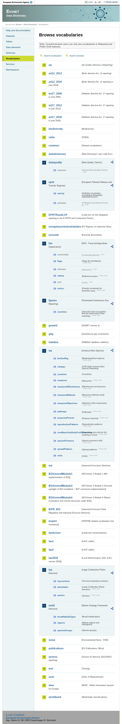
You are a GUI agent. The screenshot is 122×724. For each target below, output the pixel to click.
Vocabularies (13, 58)
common (54, 145)
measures (62, 380)
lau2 (51, 549)
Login (90, 2)
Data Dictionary (30, 24)
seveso (53, 656)
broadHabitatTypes (66, 617)
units (59, 455)
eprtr (51, 182)
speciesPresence (65, 441)
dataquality (55, 162)
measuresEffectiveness (68, 387)
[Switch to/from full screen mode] (100, 2)
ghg (51, 334)
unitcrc (60, 288)
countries (62, 312)
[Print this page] (96, 2)
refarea (60, 276)
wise (51, 685)
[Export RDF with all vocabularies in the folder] (112, 163)
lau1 (51, 541)
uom (51, 677)
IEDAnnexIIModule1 (60, 473)
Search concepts (76, 56)
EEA (18, 2)
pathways (62, 411)
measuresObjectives (67, 403)
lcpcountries (63, 581)
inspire (53, 521)
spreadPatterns (64, 449)
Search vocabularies (53, 56)
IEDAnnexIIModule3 (60, 485)
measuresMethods (66, 395)
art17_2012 (55, 105)
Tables (9, 41)
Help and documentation (18, 30)
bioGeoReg (62, 358)
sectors (60, 595)
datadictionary (57, 154)
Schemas (10, 53)
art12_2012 (55, 73)
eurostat (54, 235)
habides (53, 342)
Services (10, 64)
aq (50, 65)
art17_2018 (55, 117)
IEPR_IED (54, 509)
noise (52, 640)
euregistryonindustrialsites (65, 226)
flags (59, 261)
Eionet (18, 24)
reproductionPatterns (67, 424)
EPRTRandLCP (58, 215)
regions (61, 623)
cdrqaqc (61, 366)
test (51, 668)
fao (50, 243)
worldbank (55, 697)
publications (56, 648)
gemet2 (53, 325)
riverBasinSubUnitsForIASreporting (69, 432)
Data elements (13, 47)
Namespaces (12, 69)
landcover (55, 532)
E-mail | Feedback (15, 714)
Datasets (10, 36)
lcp (50, 569)
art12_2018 (55, 81)
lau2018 (53, 558)
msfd (52, 605)
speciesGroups (64, 630)
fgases (53, 300)
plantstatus (62, 587)
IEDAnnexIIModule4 (60, 497)
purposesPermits (65, 418)
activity (60, 193)
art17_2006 (55, 93)
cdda (52, 137)
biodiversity (56, 129)
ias (50, 350)
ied (50, 465)
